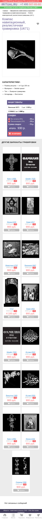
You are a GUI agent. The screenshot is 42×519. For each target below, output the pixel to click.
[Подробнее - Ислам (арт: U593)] (30, 385)
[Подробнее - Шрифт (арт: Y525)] (30, 168)
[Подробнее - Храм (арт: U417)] (30, 211)
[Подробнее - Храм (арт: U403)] (30, 298)
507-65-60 (30, 4)
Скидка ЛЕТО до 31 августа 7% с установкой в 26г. (21, 1)
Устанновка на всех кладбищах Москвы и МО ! (21, 7)
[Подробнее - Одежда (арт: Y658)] (21, 472)
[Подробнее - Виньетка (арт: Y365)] (11, 385)
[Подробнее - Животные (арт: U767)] (11, 255)
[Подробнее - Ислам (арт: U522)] (30, 341)
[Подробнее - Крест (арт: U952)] (11, 428)
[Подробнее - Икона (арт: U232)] (30, 428)
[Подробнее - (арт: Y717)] (11, 298)
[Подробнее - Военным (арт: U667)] (30, 255)
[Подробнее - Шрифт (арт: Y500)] (11, 341)
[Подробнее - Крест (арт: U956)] (11, 168)
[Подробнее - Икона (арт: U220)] (11, 211)
